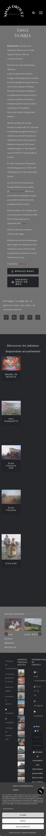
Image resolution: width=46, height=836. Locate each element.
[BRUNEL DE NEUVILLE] (11, 363)
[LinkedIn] (14, 317)
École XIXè (11, 563)
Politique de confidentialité (28, 832)
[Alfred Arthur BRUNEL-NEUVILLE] (13, 624)
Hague (24, 223)
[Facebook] (6, 317)
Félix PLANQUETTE (11, 420)
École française (11, 508)
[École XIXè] (11, 547)
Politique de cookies (14, 832)
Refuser (23, 821)
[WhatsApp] (22, 317)
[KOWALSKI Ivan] (21, 696)
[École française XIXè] (11, 452)
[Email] (38, 317)
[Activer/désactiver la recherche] (33, 12)
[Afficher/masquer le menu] (41, 13)
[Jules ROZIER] (33, 624)
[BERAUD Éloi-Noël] (21, 780)
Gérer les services (8, 808)
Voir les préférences (23, 827)
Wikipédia (22, 264)
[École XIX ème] (21, 734)
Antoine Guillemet (17, 191)
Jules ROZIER (33, 634)
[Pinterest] (30, 317)
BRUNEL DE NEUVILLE (11, 375)
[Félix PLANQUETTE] (11, 408)
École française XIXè (11, 465)
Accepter (23, 815)
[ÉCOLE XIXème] (21, 688)
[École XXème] (21, 673)
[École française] (11, 497)
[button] (43, 788)
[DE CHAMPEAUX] (21, 711)
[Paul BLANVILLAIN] (21, 749)
